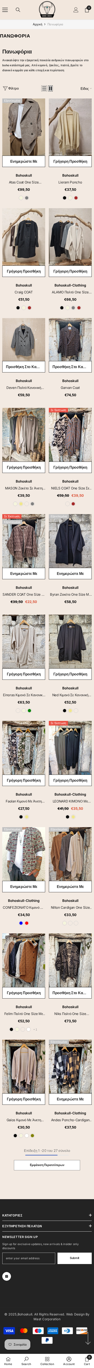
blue (21, 923)
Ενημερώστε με (23, 161)
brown (76, 198)
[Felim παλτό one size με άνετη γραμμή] (23, 960)
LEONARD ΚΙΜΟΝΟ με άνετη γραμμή (70, 801)
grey (26, 198)
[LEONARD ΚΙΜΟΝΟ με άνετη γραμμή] (70, 748)
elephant (76, 710)
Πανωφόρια (55, 24)
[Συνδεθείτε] (75, 9)
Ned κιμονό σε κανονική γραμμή (70, 695)
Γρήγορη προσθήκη (70, 161)
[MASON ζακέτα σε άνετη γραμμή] (23, 435)
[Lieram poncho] (70, 127)
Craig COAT (24, 292)
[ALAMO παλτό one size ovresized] (70, 237)
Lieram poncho (70, 182)
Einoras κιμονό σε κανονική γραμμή (23, 695)
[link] (26, 1361)
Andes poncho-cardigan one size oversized (70, 1120)
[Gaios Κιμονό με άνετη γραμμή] (23, 1066)
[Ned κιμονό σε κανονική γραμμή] (70, 641)
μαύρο (67, 504)
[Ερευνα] (18, 10)
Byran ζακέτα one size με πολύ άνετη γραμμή (70, 594)
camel (26, 504)
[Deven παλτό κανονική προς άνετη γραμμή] (23, 339)
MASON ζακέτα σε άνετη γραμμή (24, 488)
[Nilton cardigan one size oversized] (70, 854)
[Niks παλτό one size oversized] (70, 960)
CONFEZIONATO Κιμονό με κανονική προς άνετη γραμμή (23, 907)
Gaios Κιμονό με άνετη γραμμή (24, 1120)
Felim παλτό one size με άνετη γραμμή (23, 1014)
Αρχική (37, 24)
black (64, 198)
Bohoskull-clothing (70, 285)
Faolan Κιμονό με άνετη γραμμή (24, 801)
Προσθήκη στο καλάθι (24, 366)
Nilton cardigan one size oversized (70, 907)
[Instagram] (6, 1276)
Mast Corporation (47, 1319)
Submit (74, 1258)
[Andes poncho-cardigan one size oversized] (70, 1066)
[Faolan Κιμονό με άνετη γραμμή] (23, 748)
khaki (21, 504)
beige (21, 198)
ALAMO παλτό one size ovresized (70, 292)
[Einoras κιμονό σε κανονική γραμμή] (23, 641)
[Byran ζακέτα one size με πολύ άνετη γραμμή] (70, 541)
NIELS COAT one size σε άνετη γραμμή (70, 488)
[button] (44, 88)
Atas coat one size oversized (24, 182)
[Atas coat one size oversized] (23, 127)
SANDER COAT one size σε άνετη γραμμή (24, 594)
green (29, 710)
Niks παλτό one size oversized (70, 1014)
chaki (70, 923)
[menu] (5, 10)
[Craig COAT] (23, 237)
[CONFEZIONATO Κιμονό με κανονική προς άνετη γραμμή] (23, 854)
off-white (28, 1029)
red (26, 923)
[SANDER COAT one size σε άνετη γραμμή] (23, 541)
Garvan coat (70, 387)
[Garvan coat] (70, 339)
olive (32, 1135)
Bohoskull (24, 175)
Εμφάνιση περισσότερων (47, 1165)
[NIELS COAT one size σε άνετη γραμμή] (70, 435)
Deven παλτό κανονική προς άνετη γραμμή (23, 387)
